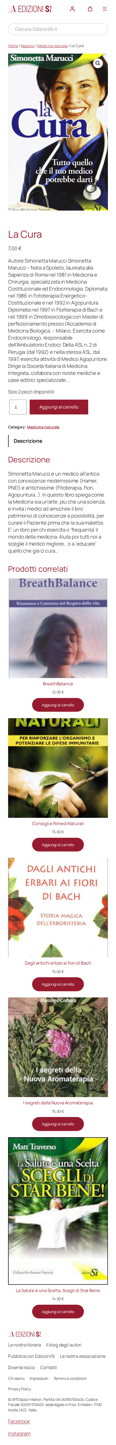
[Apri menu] (104, 9)
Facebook (19, 1421)
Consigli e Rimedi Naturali (58, 823)
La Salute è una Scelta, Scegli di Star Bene (58, 1290)
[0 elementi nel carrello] (90, 9)
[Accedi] (72, 9)
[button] (98, 63)
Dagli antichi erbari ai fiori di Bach (58, 963)
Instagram (19, 1433)
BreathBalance (58, 683)
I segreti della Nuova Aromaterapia (58, 1102)
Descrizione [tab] (28, 440)
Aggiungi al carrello (59, 407)
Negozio (27, 45)
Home (13, 45)
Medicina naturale (52, 45)
